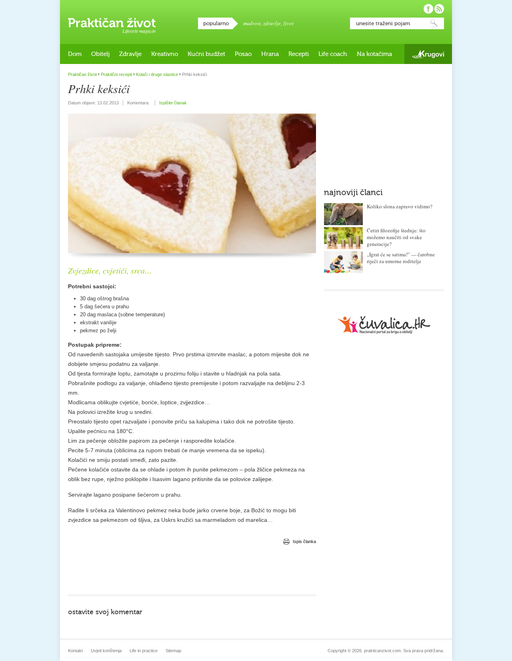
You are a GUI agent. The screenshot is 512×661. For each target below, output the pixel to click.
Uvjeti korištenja (106, 650)
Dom (75, 54)
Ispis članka (304, 541)
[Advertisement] (192, 570)
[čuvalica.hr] (384, 325)
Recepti (298, 54)
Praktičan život (112, 23)
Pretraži (434, 23)
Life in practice (144, 650)
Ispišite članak (173, 102)
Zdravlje (130, 54)
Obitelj (100, 54)
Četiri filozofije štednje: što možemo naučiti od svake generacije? (396, 237)
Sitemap (173, 650)
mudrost (252, 23)
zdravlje (272, 23)
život (288, 23)
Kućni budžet (206, 54)
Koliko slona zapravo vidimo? (399, 206)
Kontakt (75, 650)
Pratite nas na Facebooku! (428, 9)
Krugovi (428, 54)
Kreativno (164, 54)
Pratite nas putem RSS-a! (439, 9)
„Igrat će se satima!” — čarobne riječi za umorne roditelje (401, 258)
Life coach (332, 54)
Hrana (270, 54)
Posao (243, 54)
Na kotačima (374, 54)
